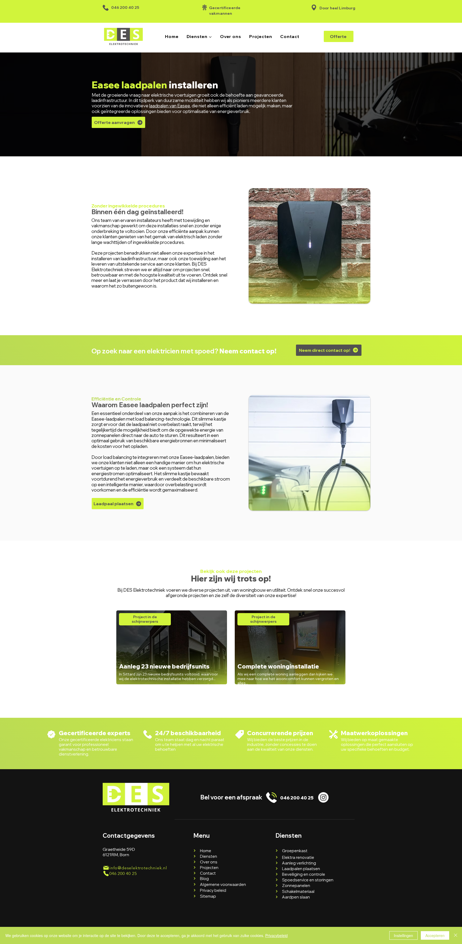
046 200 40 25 (125, 7)
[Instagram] (323, 797)
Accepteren (435, 935)
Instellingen (403, 935)
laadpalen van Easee (169, 105)
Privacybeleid (276, 935)
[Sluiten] (455, 935)
